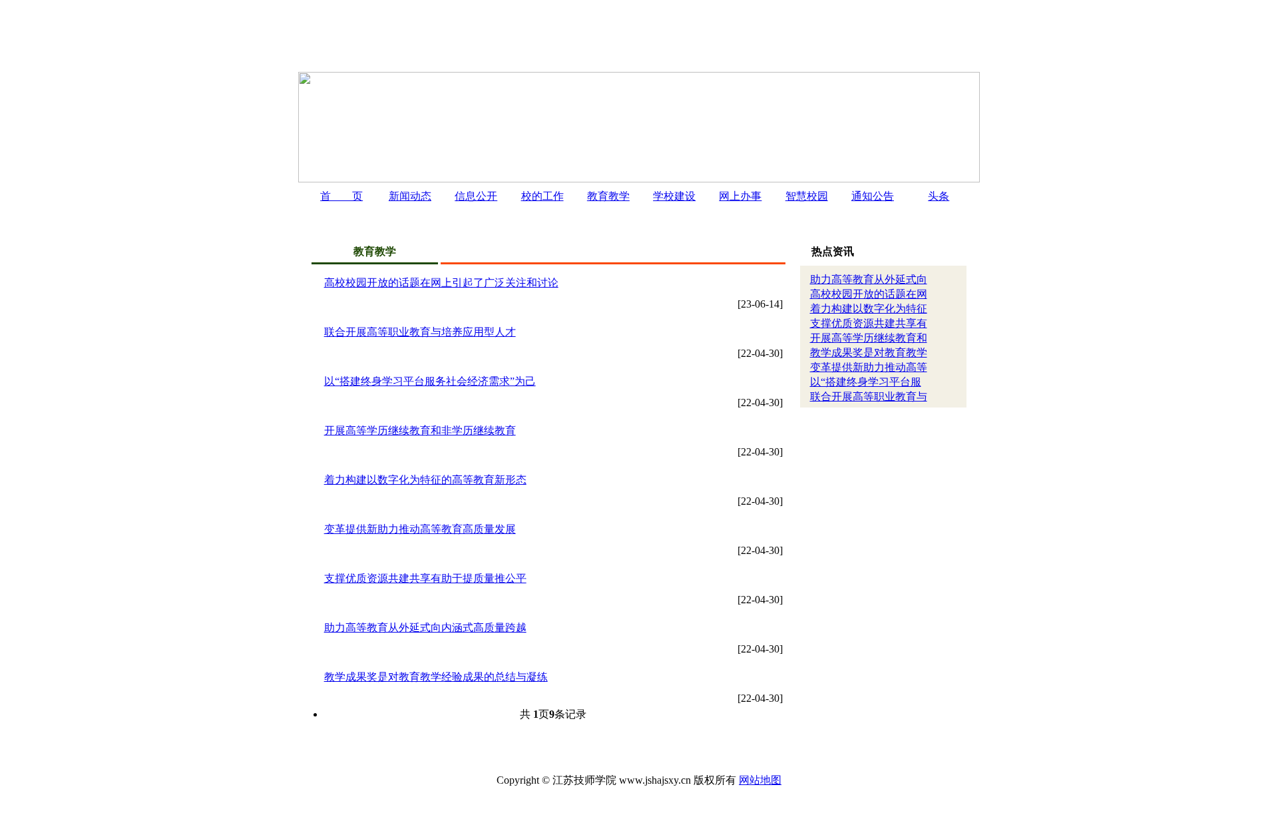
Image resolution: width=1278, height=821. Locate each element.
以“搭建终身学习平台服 (865, 382)
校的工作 (542, 196)
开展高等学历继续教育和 (868, 338)
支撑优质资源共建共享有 (868, 323)
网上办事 (740, 196)
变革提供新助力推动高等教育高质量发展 (420, 529)
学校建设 (674, 196)
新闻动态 (410, 196)
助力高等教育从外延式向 (868, 279)
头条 (938, 196)
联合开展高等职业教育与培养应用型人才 (420, 332)
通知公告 (872, 196)
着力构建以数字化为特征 (868, 308)
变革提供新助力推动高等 (868, 367)
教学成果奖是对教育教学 (868, 352)
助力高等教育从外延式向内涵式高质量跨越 (425, 627)
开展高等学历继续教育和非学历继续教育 (420, 430)
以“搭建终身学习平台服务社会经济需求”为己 (430, 381)
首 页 (341, 196)
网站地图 (760, 780)
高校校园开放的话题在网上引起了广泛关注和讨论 (441, 282)
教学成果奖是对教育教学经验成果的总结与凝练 (436, 677)
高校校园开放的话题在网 (868, 294)
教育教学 (608, 196)
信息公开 (476, 196)
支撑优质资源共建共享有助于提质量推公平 (425, 578)
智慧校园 (806, 196)
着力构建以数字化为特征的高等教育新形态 (425, 479)
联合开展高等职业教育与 (868, 396)
